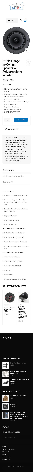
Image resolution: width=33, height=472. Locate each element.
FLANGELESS (9, 149)
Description (8, 170)
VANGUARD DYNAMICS (13, 147)
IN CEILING (20, 151)
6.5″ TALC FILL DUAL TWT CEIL (9, 309)
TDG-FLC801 (20, 156)
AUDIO (7, 140)
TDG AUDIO (24, 144)
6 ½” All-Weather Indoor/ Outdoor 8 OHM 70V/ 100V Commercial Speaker (22, 312)
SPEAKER (20, 154)
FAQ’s (4, 454)
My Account (6, 457)
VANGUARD (21, 158)
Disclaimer (5, 452)
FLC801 (14, 151)
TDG (13, 156)
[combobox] (16, 437)
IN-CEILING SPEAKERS (17, 140)
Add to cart (21, 120)
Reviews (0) (7, 182)
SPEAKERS (21, 142)
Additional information (13, 176)
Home (4, 447)
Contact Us (6, 459)
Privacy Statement (8, 449)
